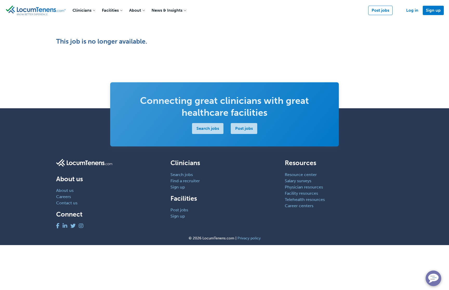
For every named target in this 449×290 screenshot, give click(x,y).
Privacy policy (249, 238)
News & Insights (166, 10)
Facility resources (301, 193)
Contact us (66, 202)
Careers (63, 196)
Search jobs (207, 128)
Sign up (433, 10)
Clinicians (81, 10)
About (135, 10)
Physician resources (304, 187)
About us (65, 190)
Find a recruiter (185, 180)
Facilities (110, 10)
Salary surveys (298, 180)
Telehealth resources (305, 199)
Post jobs (380, 10)
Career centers (299, 205)
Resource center (301, 174)
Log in (412, 10)
